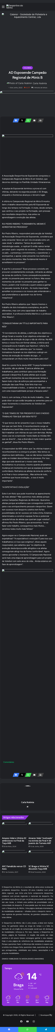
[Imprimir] (39, 120)
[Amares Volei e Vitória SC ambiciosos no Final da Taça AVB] (14, 829)
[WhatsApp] (27, 120)
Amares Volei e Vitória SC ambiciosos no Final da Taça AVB (14, 840)
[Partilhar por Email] (33, 120)
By (51, 1015)
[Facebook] (15, 120)
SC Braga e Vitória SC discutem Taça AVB (39, 867)
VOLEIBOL (27, 68)
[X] (21, 120)
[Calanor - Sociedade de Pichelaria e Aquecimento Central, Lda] (27, 38)
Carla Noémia (40, 83)
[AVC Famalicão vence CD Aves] (14, 857)
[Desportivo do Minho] (16, 7)
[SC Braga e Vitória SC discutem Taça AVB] (41, 857)
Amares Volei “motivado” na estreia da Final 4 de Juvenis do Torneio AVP (41, 840)
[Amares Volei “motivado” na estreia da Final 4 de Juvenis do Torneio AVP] (41, 829)
